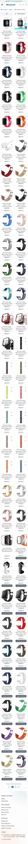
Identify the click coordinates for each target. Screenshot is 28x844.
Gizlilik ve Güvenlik (6, 828)
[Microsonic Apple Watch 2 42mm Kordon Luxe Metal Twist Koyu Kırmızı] (7, 170)
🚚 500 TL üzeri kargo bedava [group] (14, 1)
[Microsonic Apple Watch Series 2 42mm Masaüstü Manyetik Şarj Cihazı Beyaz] (7, 146)
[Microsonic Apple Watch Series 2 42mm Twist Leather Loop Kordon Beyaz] (21, 678)
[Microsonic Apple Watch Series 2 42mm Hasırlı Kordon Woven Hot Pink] (21, 392)
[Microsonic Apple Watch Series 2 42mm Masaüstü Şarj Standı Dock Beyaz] (7, 567)
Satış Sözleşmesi (5, 823)
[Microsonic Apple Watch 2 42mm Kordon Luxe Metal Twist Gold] (21, 170)
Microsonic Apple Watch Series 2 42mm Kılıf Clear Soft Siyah (7, 605)
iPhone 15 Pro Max (6, 807)
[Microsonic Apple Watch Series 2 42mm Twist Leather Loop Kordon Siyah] (7, 706)
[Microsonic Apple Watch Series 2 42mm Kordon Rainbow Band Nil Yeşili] (7, 293)
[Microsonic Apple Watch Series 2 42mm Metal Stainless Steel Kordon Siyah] (21, 515)
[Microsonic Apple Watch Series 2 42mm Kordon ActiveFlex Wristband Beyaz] (21, 72)
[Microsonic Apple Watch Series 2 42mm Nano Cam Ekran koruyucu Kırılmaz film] (21, 23)
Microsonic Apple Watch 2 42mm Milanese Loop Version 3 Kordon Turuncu (21, 745)
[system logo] (11, 4)
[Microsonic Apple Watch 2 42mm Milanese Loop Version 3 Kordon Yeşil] (21, 706)
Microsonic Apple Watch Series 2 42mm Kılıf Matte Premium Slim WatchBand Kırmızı (7, 329)
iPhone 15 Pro (4, 809)
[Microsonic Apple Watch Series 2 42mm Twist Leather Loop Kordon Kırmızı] (21, 623)
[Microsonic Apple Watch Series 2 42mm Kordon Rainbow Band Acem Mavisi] (7, 220)
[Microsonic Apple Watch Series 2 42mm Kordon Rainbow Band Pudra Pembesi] (21, 220)
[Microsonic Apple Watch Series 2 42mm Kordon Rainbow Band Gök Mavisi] (21, 761)
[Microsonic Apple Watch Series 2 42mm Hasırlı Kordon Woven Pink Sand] (7, 441)
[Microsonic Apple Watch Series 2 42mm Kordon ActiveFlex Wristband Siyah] (7, 96)
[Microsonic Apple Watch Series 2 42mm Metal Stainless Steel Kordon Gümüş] (21, 491)
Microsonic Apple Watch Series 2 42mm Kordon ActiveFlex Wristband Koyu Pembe (7, 132)
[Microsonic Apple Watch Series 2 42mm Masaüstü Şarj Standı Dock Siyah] (21, 567)
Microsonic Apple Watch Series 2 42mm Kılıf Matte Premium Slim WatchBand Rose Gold (21, 329)
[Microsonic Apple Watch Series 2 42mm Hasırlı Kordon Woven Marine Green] (7, 417)
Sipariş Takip (4, 801)
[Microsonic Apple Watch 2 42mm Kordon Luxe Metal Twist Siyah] (21, 195)
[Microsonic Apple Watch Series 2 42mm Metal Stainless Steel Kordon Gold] (7, 491)
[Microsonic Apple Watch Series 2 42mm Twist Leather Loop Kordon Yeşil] (7, 650)
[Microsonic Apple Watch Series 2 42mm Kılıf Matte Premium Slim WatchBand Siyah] (7, 343)
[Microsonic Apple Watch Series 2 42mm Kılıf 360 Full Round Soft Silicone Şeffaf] (7, 540)
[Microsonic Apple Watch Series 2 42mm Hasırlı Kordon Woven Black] (21, 343)
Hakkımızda (4, 821)
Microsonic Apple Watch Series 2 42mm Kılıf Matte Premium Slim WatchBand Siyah (7, 354)
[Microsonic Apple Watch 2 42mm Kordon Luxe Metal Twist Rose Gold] (7, 195)
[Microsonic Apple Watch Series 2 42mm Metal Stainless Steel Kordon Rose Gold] (7, 515)
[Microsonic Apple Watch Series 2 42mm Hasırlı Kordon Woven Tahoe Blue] (21, 466)
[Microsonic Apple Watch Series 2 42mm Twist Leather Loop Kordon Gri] (7, 623)
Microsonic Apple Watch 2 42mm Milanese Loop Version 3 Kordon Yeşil (21, 717)
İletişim (3, 798)
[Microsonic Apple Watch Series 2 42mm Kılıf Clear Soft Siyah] (7, 595)
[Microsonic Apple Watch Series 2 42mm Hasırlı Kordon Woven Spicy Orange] (7, 466)
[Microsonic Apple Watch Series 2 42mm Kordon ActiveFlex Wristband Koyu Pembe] (7, 121)
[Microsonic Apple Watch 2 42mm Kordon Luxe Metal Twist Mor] (7, 733)
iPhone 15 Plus (5, 812)
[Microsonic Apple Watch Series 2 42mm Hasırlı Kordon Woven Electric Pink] (7, 367)
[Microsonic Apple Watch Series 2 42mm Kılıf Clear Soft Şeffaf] (21, 595)
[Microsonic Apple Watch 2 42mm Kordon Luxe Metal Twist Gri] (21, 146)
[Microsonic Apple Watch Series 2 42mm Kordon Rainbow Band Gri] (7, 244)
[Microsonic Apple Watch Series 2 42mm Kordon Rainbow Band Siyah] (21, 244)
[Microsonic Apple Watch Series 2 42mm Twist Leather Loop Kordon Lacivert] (7, 678)
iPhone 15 (3, 814)
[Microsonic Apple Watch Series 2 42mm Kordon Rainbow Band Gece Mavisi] (21, 269)
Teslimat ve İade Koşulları (7, 825)
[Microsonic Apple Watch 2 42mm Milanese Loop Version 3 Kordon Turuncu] (21, 733)
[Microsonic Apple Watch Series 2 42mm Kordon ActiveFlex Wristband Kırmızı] (21, 47)
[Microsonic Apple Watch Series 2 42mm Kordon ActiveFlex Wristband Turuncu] (21, 121)
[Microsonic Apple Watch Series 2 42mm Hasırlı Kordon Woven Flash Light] (7, 392)
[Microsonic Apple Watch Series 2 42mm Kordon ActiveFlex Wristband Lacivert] (7, 72)
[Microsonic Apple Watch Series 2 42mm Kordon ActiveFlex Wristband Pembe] (7, 47)
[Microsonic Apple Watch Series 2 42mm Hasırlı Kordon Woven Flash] (21, 367)
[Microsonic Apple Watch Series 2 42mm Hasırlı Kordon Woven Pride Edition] (21, 441)
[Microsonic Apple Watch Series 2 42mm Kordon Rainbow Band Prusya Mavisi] (21, 293)
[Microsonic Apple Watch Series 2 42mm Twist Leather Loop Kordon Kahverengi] (21, 650)
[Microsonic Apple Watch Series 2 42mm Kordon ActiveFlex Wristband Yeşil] (21, 96)
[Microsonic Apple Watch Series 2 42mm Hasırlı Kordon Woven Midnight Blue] (21, 417)
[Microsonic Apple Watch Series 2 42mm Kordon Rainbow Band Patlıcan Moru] (7, 269)
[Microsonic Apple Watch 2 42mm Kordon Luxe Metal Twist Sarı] (7, 761)
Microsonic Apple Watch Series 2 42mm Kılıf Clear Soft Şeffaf (21, 605)
